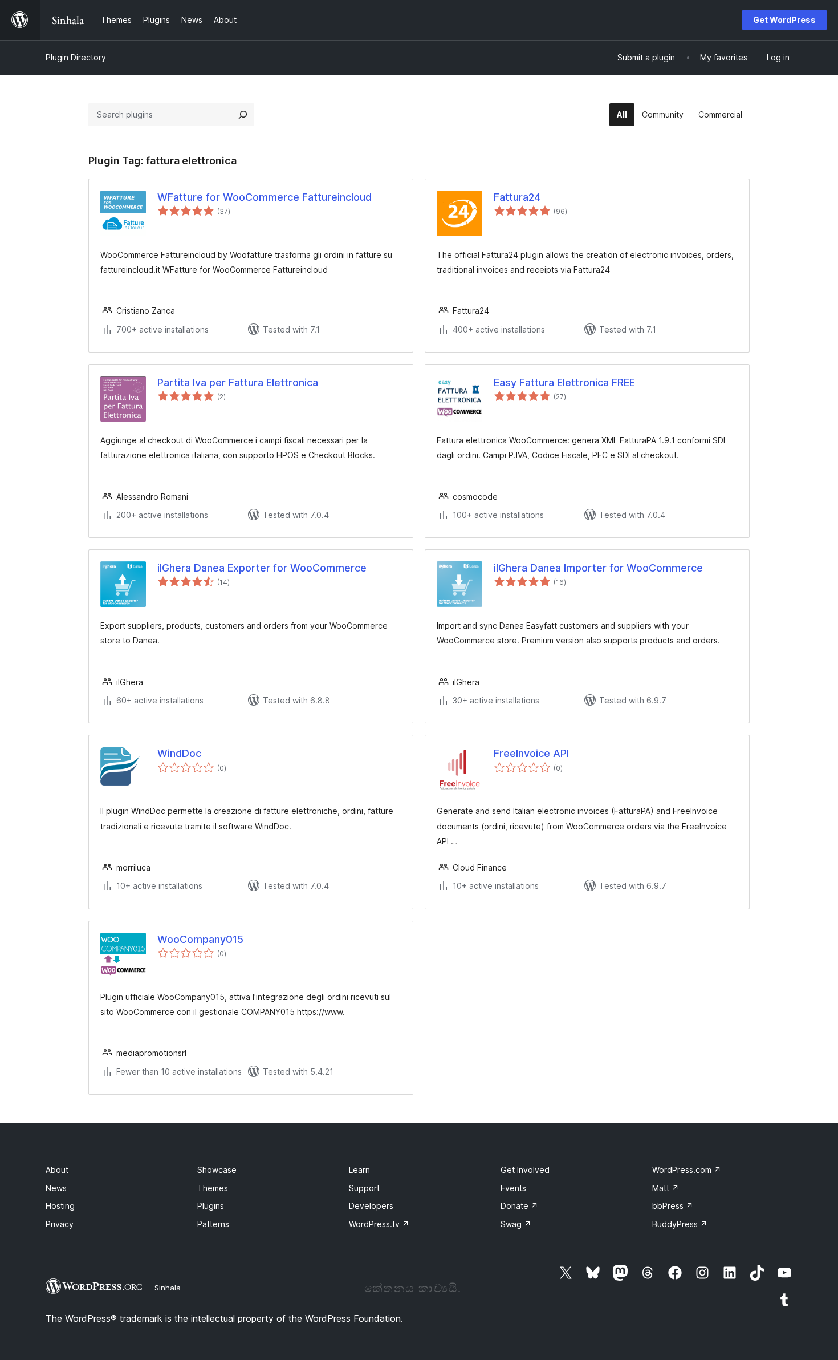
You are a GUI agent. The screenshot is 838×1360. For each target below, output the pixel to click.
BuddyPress (679, 1224)
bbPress (672, 1206)
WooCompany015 (200, 939)
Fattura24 (517, 197)
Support (364, 1188)
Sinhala (167, 1287)
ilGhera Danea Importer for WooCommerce (598, 568)
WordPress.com (686, 1170)
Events (513, 1188)
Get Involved (525, 1170)
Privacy (60, 1224)
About (57, 1170)
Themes (212, 1188)
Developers (371, 1206)
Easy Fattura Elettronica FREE (564, 382)
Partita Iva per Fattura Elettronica (237, 382)
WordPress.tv (379, 1224)
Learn (359, 1170)
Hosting (60, 1206)
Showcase (217, 1170)
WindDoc (179, 753)
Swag (516, 1224)
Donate (519, 1206)
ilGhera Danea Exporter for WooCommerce (262, 568)
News (56, 1188)
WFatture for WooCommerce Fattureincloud (264, 197)
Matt (665, 1188)
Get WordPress (784, 20)
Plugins (210, 1206)
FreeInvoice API (531, 753)
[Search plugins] (242, 114)
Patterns (213, 1224)
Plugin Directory (76, 57)
